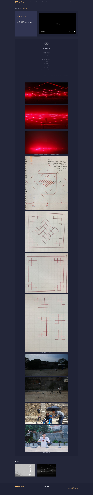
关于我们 (69, 1)
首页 (31, 1)
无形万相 (16, 478)
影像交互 (58, 1)
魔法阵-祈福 (39, 478)
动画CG (47, 1)
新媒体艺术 (64, 1)
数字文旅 (42, 1)
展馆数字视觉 (36, 1)
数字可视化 (53, 1)
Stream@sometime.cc (74, 488)
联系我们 (75, 1)
